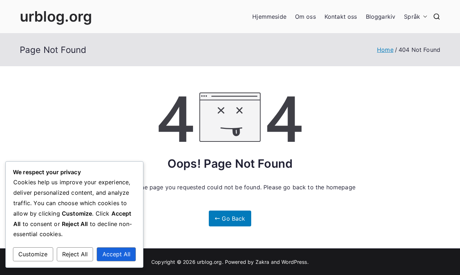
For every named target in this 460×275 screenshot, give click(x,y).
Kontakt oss (341, 16)
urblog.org (56, 16)
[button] (423, 17)
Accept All (116, 254)
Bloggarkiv (381, 16)
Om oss (305, 16)
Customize (32, 254)
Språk (412, 16)
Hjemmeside (269, 16)
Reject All (75, 254)
